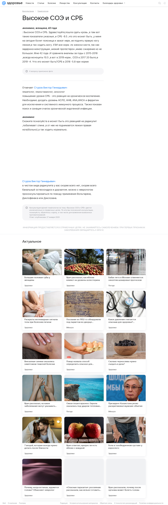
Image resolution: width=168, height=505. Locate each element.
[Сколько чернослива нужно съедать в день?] (126, 352)
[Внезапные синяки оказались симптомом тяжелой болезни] (42, 352)
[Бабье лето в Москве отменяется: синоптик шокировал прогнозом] (126, 268)
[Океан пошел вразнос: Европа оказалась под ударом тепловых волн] (84, 394)
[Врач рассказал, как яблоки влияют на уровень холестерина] (84, 268)
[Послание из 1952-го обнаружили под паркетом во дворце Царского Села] (84, 310)
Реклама (22, 503)
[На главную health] (14, 3)
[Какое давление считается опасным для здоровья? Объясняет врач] (126, 310)
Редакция (64, 503)
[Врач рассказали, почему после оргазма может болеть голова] (126, 478)
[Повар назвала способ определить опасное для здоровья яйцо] (84, 352)
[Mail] (4, 3)
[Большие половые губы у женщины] (42, 268)
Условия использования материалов (84, 503)
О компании (12, 503)
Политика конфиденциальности (151, 503)
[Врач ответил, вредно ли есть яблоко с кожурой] (84, 436)
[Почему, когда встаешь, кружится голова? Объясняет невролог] (42, 478)
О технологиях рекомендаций (125, 503)
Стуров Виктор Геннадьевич (50, 87)
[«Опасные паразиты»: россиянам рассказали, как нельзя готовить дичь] (84, 478)
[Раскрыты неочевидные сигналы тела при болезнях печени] (42, 310)
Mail (4, 503)
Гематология (43, 11)
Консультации (28, 11)
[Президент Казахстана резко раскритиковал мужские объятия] (126, 394)
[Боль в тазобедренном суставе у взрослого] (126, 436)
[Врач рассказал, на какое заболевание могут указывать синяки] (42, 394)
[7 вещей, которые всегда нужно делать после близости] (42, 436)
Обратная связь (106, 503)
